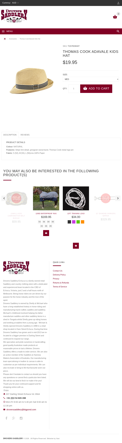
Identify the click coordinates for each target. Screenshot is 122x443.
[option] (16, 205)
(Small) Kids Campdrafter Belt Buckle (16, 216)
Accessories (13, 39)
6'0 (53, 222)
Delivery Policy (59, 275)
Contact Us (57, 271)
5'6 (44, 222)
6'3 (42, 226)
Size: (65, 75)
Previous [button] (4, 198)
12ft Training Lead (76, 213)
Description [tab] (10, 135)
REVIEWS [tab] (25, 135)
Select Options (46, 233)
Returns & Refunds (61, 283)
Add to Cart (98, 88)
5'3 (40, 222)
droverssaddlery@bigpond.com (21, 409)
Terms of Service (60, 287)
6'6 (46, 226)
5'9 (48, 222)
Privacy (56, 279)
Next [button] (118, 198)
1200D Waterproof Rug (46, 213)
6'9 (50, 226)
